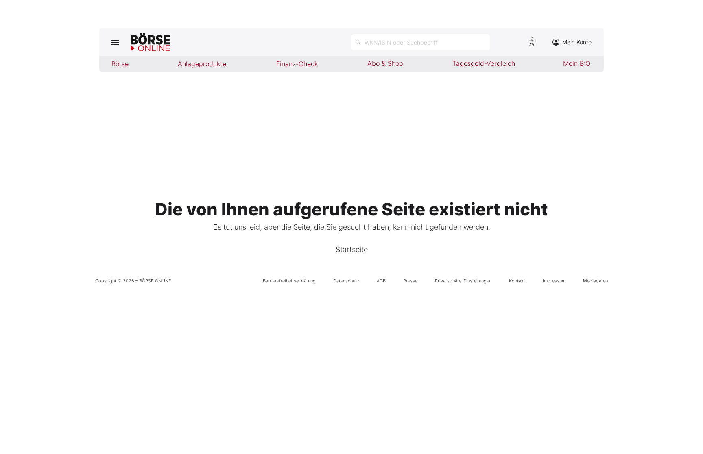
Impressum (554, 281)
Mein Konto (577, 42)
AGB (381, 281)
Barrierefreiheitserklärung (289, 281)
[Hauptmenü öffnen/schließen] (115, 42)
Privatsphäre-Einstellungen (463, 281)
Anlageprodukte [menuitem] (202, 64)
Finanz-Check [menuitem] (297, 64)
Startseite (352, 249)
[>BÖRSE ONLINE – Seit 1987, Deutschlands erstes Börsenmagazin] (150, 42)
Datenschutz (346, 281)
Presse (410, 281)
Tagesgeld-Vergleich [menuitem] (483, 63)
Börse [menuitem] (120, 64)
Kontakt (517, 281)
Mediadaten (595, 281)
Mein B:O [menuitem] (576, 63)
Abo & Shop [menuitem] (385, 63)
